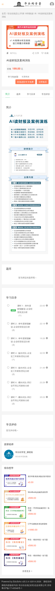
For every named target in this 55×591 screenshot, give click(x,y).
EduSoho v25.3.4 (21, 581)
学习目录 (31, 93)
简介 (7, 94)
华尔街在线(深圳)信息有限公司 (32, 585)
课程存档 (47, 581)
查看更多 (26, 571)
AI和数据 (29, 13)
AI (35, 13)
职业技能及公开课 (16, 13)
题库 (18, 93)
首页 (4, 13)
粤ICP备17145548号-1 (11, 588)
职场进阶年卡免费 (25, 81)
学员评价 (46, 93)
